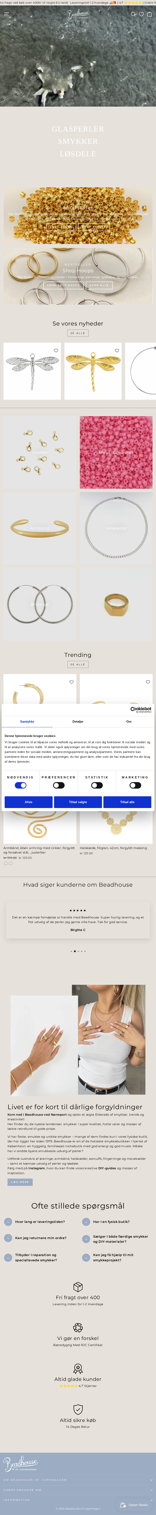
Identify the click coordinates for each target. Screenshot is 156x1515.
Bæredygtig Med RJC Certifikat (78, 1345)
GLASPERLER (78, 129)
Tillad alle (127, 802)
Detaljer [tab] (78, 721)
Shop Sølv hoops (63, 285)
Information (16, 1500)
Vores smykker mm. (23, 1490)
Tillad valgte (78, 802)
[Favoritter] (141, 14)
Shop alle (99, 285)
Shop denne (61, 227)
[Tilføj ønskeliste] (56, 350)
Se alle (78, 333)
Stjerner (90, 1386)
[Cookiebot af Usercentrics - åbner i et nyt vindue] (133, 710)
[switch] (59, 785)
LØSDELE (78, 153)
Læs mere (20, 1182)
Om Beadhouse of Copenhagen (35, 1480)
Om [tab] (128, 721)
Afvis (28, 802)
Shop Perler (94, 227)
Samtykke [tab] (27, 721)
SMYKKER (78, 141)
